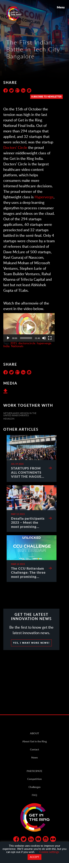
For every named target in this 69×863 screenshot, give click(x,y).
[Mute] (44, 338)
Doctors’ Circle (15, 147)
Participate (34, 771)
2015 (13, 343)
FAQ (34, 795)
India (6, 346)
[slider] (26, 338)
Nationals (17, 346)
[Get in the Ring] (18, 13)
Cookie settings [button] (49, 851)
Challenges (34, 786)
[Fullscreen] (50, 338)
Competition (34, 778)
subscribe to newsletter (46, 96)
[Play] (8, 338)
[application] (29, 327)
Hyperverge (44, 197)
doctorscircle (26, 343)
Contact (34, 749)
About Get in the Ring (34, 741)
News (34, 757)
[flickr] (53, 839)
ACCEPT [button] (34, 856)
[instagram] (46, 839)
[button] (29, 327)
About (34, 733)
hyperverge (44, 343)
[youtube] (38, 839)
